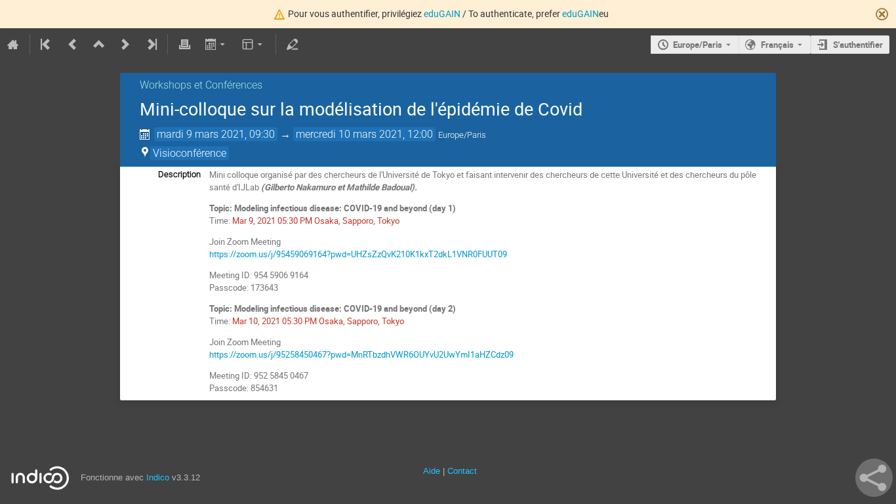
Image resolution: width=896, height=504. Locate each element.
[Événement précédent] (73, 44)
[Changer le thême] (253, 44)
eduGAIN (442, 13)
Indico (157, 477)
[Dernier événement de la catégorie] (151, 44)
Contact (462, 470)
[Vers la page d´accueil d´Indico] (13, 44)
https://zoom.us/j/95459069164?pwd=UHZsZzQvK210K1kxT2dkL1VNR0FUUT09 (358, 254)
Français (777, 45)
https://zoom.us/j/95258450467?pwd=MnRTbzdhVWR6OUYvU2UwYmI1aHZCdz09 (361, 354)
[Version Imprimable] (184, 44)
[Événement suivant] (125, 44)
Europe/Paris (697, 45)
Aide (431, 470)
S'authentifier (858, 45)
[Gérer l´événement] (292, 44)
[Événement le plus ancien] (46, 44)
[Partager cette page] (874, 477)
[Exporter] (216, 44)
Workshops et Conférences (201, 85)
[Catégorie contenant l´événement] (99, 44)
